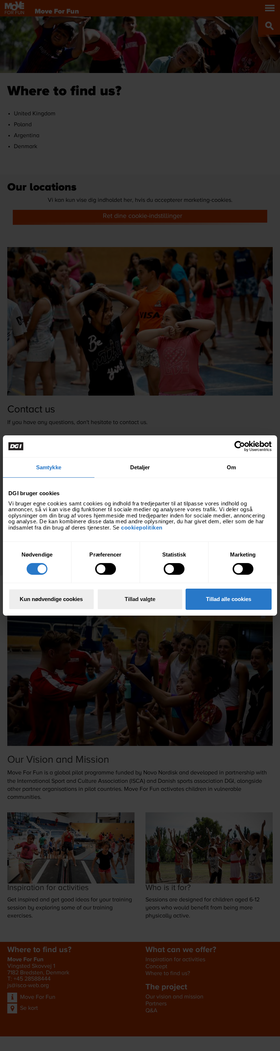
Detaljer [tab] (140, 467)
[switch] (105, 569)
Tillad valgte (140, 599)
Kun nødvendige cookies (51, 599)
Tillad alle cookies (228, 599)
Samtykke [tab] (48, 467)
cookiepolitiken (142, 527)
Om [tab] (231, 467)
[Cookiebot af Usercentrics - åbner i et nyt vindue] (240, 446)
